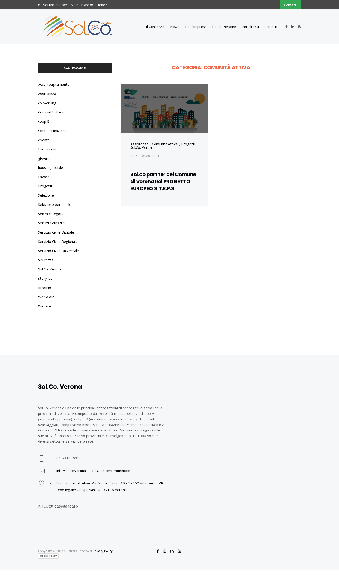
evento (44, 139)
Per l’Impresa (196, 26)
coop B (44, 121)
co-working (47, 102)
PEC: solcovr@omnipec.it (112, 470)
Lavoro (44, 176)
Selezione (46, 195)
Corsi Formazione (52, 130)
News (174, 26)
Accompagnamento (54, 84)
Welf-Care (46, 297)
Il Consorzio (155, 26)
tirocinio (44, 287)
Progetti (188, 144)
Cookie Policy (48, 555)
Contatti (290, 5)
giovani (44, 158)
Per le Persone (224, 26)
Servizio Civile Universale (58, 250)
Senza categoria (51, 213)
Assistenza (139, 144)
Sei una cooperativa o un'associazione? (75, 4)
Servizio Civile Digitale (56, 232)
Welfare (44, 306)
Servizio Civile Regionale (58, 241)
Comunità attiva (165, 144)
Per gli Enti (250, 26)
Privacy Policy (103, 551)
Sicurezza (46, 260)
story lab (45, 278)
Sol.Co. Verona (142, 147)
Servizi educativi (51, 223)
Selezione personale (54, 204)
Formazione (47, 149)
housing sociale (50, 167)
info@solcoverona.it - (74, 470)
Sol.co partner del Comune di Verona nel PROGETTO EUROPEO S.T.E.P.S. (163, 181)
